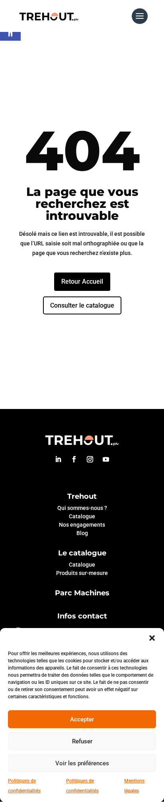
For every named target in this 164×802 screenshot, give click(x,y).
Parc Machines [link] (82, 593)
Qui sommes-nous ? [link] (82, 508)
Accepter (82, 719)
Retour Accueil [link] (82, 281)
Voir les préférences (82, 763)
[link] (49, 15)
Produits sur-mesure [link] (82, 573)
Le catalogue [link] (82, 553)
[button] (152, 638)
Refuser (82, 741)
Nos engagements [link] (82, 524)
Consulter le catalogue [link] (82, 305)
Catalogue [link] (82, 516)
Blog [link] (82, 533)
